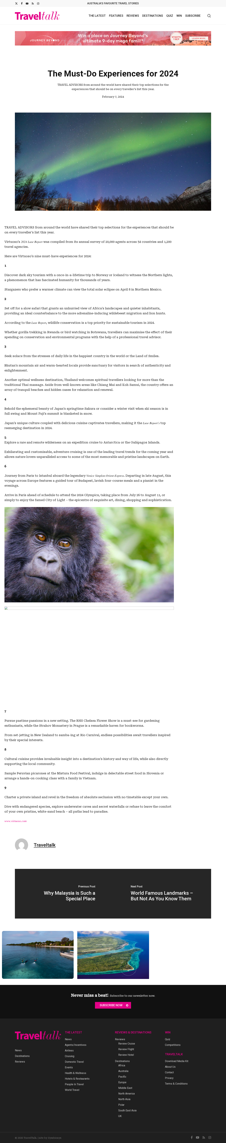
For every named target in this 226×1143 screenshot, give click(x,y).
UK (120, 1116)
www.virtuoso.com (15, 821)
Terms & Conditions (176, 1083)
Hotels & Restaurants (77, 1078)
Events (69, 1067)
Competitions (173, 1044)
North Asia (124, 1099)
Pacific (122, 1076)
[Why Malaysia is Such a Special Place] (64, 894)
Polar (121, 1104)
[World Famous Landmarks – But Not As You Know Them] (162, 894)
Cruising (69, 1056)
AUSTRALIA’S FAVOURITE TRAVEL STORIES (113, 3)
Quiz (167, 1039)
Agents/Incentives (75, 1044)
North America (126, 1093)
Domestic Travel (74, 1061)
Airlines (69, 1050)
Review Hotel (126, 1054)
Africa (121, 1065)
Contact (169, 1072)
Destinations (22, 1056)
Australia (123, 1071)
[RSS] (33, 3)
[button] (113, 1005)
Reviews (20, 1061)
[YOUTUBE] (27, 3)
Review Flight (126, 1049)
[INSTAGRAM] (38, 3)
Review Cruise (126, 1043)
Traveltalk (45, 845)
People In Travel (74, 1084)
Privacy (169, 1078)
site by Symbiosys (50, 1138)
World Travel (72, 1090)
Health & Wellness (75, 1073)
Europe (122, 1082)
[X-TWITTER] (16, 3)
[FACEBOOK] (22, 3)
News (18, 1050)
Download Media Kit (176, 1061)
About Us (170, 1066)
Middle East (125, 1088)
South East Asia (127, 1110)
